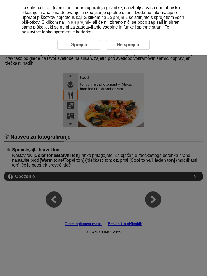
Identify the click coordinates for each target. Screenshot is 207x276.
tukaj (77, 17)
